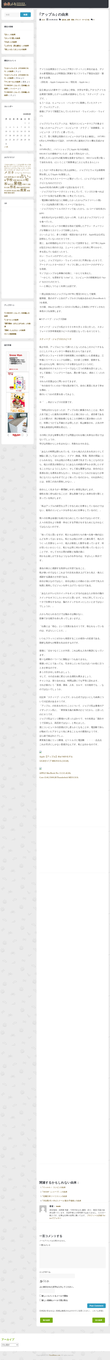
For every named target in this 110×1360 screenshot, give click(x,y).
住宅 (5, 177)
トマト (23, 168)
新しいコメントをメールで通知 (55, 1296)
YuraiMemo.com (54, 1355)
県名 (13, 187)
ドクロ (28, 168)
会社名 (64, 19)
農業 (23, 190)
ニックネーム (45, 1272)
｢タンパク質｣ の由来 (12, 38)
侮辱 (9, 177)
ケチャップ (23, 166)
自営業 (8, 190)
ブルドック (20, 170)
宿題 (14, 180)
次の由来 (98, 1320)
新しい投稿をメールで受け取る (55, 1300)
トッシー (13, 89)
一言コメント (45, 1245)
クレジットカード (12, 166)
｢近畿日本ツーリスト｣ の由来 (54, 1196)
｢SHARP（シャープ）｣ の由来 (54, 1192)
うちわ (6, 164)
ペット (26, 170)
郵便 (5, 193)
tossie (43, 19)
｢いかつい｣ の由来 (11, 320)
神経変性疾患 (25, 187)
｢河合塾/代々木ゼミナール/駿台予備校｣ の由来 (61, 1201)
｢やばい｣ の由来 (10, 42)
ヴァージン (27, 173)
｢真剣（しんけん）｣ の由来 (14, 330)
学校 (9, 179)
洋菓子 (24, 184)
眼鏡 (18, 187)
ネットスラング (9, 170)
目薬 (7, 187)
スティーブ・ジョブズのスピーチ (55, 339)
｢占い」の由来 (9, 35)
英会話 (13, 190)
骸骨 (13, 193)
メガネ (9, 172)
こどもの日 (20, 164)
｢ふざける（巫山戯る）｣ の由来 (16, 46)
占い (24, 176)
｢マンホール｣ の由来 (12, 82)
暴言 (9, 184)
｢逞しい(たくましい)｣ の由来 (15, 49)
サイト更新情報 (10, 334)
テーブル (17, 168)
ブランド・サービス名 (82, 19)
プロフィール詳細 (94, 1215)
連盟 (28, 190)
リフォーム (18, 173)
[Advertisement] (72, 44)
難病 (9, 193)
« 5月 (6, 147)
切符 (18, 177)
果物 (17, 183)
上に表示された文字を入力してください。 (57, 1287)
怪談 (18, 180)
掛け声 (22, 180)
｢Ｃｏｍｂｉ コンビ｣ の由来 (54, 1187)
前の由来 (46, 1320)
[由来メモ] (15, 5)
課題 (18, 190)
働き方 (13, 177)
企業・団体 (70, 19)
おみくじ (12, 164)
